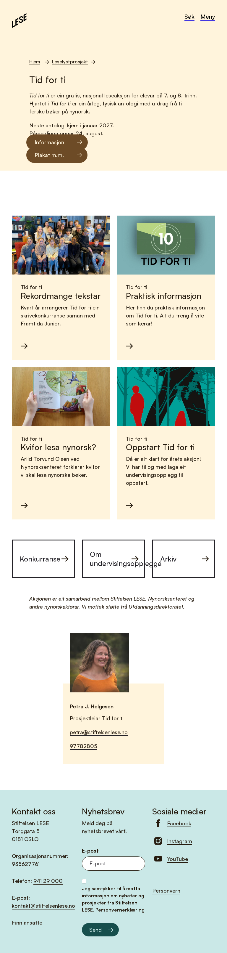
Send (95, 929)
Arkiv (168, 558)
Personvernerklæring (120, 910)
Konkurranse (40, 558)
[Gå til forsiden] (19, 20)
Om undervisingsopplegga (117, 559)
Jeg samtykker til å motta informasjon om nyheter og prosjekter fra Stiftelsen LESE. (113, 899)
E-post (90, 851)
